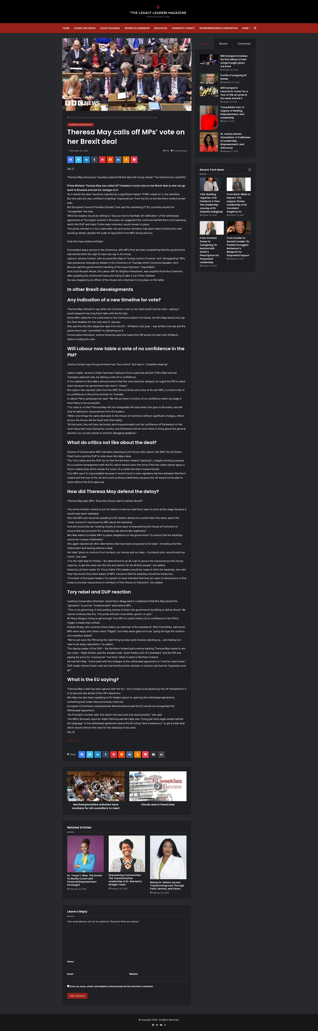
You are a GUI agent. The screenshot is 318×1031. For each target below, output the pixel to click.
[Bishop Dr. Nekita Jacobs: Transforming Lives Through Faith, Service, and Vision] (168, 857)
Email (71, 974)
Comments (244, 43)
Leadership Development (91, 117)
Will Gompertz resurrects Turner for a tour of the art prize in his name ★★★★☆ (234, 93)
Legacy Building (110, 28)
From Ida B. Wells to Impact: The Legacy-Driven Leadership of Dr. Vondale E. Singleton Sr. (238, 203)
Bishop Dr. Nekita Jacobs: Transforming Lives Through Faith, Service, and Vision (167, 885)
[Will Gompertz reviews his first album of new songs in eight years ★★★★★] (209, 59)
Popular (204, 43)
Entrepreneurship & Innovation (219, 28)
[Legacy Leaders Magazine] (159, 12)
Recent (223, 43)
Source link (73, 740)
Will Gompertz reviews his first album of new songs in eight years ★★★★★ (234, 61)
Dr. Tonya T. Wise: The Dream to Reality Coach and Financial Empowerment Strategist (84, 880)
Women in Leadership (137, 28)
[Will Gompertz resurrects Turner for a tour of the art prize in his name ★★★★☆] (209, 91)
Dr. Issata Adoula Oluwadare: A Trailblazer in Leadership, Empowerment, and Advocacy (235, 140)
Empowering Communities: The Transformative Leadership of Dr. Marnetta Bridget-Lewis (125, 879)
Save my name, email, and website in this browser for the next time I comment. (111, 986)
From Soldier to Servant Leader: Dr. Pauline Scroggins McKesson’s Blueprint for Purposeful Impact (238, 246)
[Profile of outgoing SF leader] (209, 79)
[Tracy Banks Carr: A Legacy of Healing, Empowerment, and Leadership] (209, 118)
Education (160, 28)
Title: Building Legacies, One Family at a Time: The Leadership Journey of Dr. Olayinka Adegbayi (211, 203)
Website (133, 974)
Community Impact (183, 28)
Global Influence (85, 28)
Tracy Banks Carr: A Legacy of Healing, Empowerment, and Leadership (232, 112)
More (245, 28)
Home (66, 28)
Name (71, 961)
